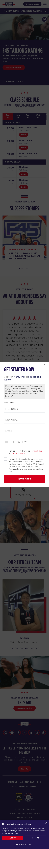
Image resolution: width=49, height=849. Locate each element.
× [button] (46, 823)
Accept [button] (13, 838)
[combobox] (7, 442)
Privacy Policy (18, 453)
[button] (24, 844)
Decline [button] (35, 838)
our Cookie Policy (11, 833)
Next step (24, 479)
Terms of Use (36, 451)
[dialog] (24, 834)
